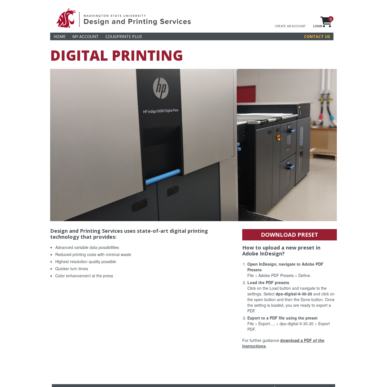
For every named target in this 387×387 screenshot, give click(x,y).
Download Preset (289, 234)
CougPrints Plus (123, 36)
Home (59, 36)
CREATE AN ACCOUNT (290, 26)
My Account (85, 36)
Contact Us (317, 36)
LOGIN (317, 26)
